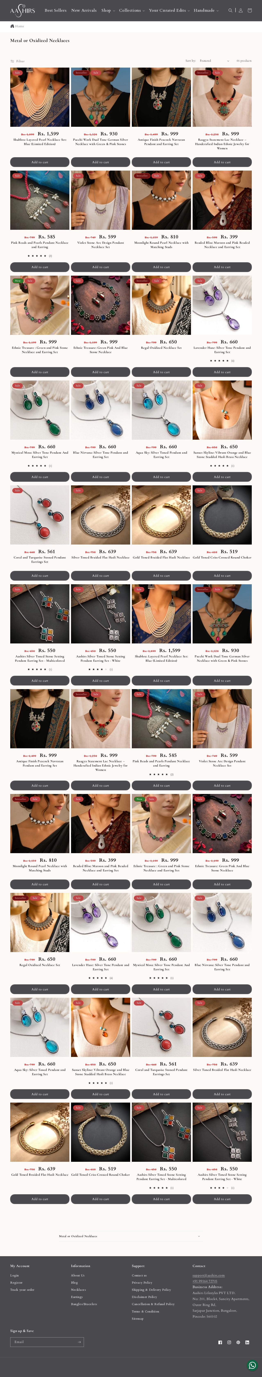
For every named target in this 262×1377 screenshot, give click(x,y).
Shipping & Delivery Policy (151, 1290)
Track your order (22, 1290)
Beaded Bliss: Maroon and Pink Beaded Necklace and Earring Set (222, 245)
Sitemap (137, 1319)
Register (16, 1283)
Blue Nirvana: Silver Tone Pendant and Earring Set (100, 455)
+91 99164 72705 (205, 1281)
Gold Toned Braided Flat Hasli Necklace (161, 557)
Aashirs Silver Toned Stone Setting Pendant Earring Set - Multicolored (40, 658)
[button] (107, 11)
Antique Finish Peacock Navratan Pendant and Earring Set (161, 142)
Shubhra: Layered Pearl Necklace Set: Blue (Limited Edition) (40, 142)
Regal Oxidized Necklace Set (161, 348)
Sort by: (191, 61)
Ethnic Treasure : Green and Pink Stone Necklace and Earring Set (40, 350)
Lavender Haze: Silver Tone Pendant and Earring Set (222, 350)
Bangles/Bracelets (84, 1304)
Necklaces (78, 1290)
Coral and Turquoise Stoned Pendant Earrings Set (40, 559)
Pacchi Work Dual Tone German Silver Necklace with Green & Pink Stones (100, 142)
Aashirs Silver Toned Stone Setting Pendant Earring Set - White (100, 658)
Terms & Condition (145, 1312)
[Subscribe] (79, 1342)
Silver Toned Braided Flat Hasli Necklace (100, 557)
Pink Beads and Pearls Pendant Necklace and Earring (40, 245)
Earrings (77, 1297)
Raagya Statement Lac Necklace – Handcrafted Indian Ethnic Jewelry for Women (222, 144)
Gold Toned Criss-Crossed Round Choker (222, 557)
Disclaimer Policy (144, 1297)
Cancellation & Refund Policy (153, 1304)
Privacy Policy (142, 1283)
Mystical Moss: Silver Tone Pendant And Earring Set (39, 455)
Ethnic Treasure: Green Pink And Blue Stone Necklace (100, 350)
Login (14, 1275)
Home (19, 26)
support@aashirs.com (209, 1275)
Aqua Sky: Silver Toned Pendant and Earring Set (161, 455)
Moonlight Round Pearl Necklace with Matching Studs (161, 245)
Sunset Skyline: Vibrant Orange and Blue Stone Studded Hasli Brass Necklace (222, 455)
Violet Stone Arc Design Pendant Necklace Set (100, 245)
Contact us (139, 1275)
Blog (74, 1283)
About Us (78, 1275)
